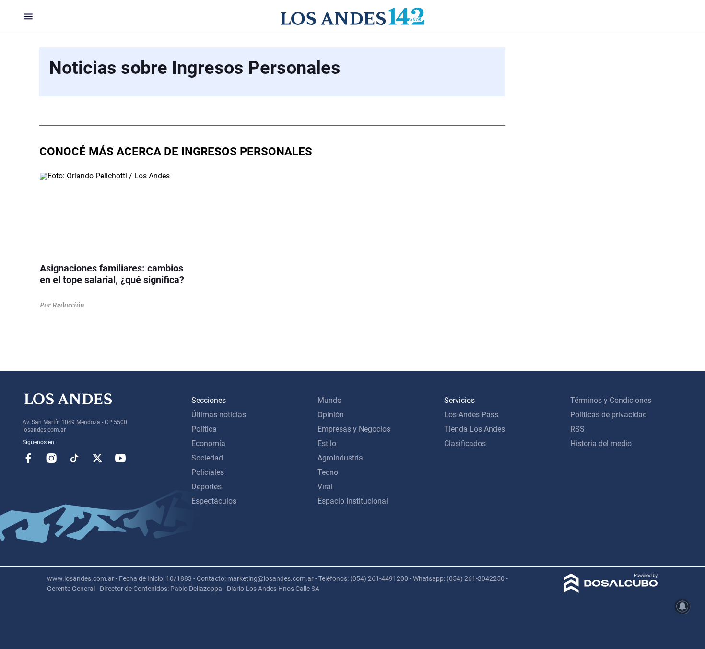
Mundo (329, 400)
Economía (208, 443)
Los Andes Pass (471, 414)
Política (204, 429)
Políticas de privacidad (608, 414)
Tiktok (74, 458)
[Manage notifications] (682, 606)
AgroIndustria (340, 457)
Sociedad (207, 457)
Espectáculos (213, 501)
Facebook (28, 458)
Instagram (51, 458)
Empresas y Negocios (353, 429)
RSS (577, 429)
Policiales (207, 472)
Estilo (326, 443)
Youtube (120, 458)
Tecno (327, 472)
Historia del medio (601, 443)
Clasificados (465, 443)
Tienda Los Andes (474, 429)
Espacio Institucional (352, 501)
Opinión (330, 414)
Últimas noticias (218, 414)
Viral (325, 486)
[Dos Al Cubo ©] (611, 590)
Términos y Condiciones (610, 400)
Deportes (206, 486)
